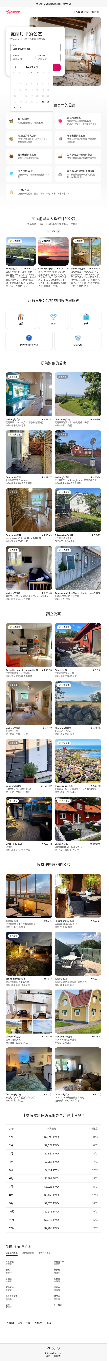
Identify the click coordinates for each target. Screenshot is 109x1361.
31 (21, 107)
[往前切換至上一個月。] (15, 67)
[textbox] (23, 58)
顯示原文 (67, 3)
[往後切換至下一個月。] (48, 67)
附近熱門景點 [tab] (45, 1253)
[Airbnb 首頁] (13, 11)
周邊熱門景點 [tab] (12, 1253)
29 (48, 101)
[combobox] (35, 48)
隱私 (48, 1356)
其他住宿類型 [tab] (28, 1253)
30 (15, 107)
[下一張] (58, 231)
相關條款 (57, 1356)
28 (43, 101)
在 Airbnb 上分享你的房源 (86, 11)
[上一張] (48, 231)
